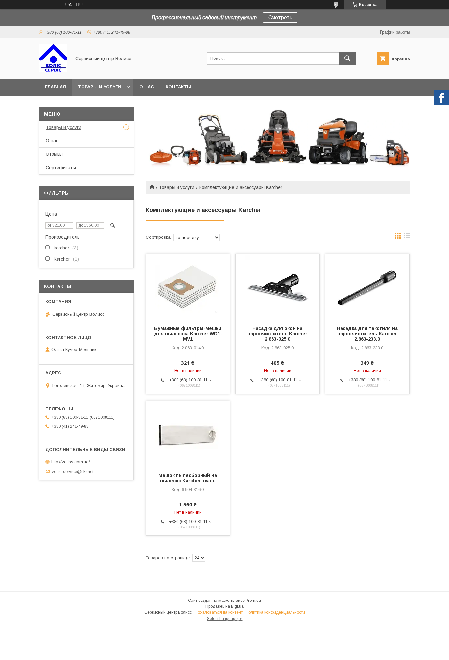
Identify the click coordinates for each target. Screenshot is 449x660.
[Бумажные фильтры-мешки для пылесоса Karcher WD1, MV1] (188, 287)
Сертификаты (61, 167)
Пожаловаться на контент (219, 612)
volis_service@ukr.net (72, 471)
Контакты (178, 86)
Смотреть (280, 17)
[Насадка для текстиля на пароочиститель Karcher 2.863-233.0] (367, 287)
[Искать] (347, 58)
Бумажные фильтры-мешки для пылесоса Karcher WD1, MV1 (188, 334)
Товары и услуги (99, 86)
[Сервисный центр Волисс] (53, 70)
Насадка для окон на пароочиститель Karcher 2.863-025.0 (277, 334)
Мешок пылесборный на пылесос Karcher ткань (187, 478)
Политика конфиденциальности (275, 612)
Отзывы (54, 154)
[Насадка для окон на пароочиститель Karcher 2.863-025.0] (277, 287)
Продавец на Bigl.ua (224, 606)
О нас (146, 86)
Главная (55, 86)
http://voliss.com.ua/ (70, 462)
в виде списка (407, 237)
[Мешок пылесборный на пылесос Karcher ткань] (188, 434)
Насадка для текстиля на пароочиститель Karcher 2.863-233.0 (367, 334)
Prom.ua (253, 600)
